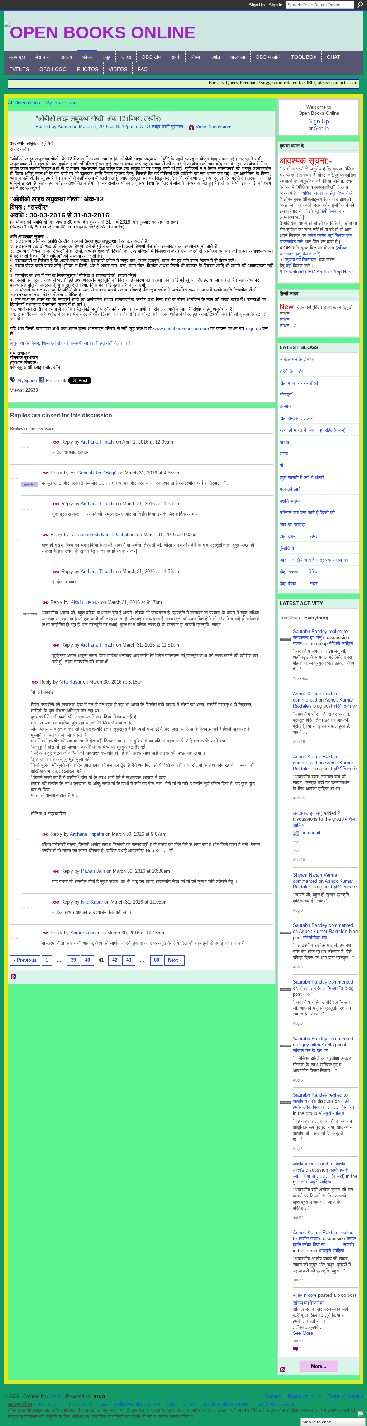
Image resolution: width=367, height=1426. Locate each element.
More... (319, 1366)
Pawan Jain (93, 871)
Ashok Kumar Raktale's (323, 931)
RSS (14, 977)
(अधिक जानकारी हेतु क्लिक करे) (314, 251)
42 (114, 960)
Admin (64, 126)
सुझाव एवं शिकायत (300, 259)
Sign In (275, 5)
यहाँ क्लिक (329, 211)
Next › (174, 960)
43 (128, 960)
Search (360, 4)
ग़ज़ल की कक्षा (50, 1404)
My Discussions (62, 102)
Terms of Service (345, 1396)
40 (87, 960)
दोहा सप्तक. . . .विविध (299, 571)
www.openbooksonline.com (181, 328)
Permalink (56, 442)
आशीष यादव (303, 1164)
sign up (253, 328)
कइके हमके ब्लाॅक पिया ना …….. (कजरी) (323, 1104)
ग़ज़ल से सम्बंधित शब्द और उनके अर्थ (129, 1404)
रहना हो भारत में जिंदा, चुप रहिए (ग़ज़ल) (312, 430)
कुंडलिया (287, 548)
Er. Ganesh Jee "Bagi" (93, 472)
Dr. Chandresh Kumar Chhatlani (102, 534)
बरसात (285, 406)
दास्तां (284, 442)
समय (284, 453)
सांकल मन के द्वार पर (297, 359)
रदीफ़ (171, 1404)
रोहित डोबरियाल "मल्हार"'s (321, 988)
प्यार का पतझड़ (292, 524)
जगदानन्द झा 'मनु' (307, 813)
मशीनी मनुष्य (290, 501)
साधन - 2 (288, 325)
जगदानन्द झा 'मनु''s (309, 637)
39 (73, 960)
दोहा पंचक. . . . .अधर (299, 583)
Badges (273, 1396)
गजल (297, 643)
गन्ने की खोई (290, 489)
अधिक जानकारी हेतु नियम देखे (327, 193)
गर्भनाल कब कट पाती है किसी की (307, 512)
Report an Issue (304, 1396)
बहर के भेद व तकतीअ (276, 1404)
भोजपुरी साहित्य (331, 1113)
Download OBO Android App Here (318, 272)
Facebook (56, 380)
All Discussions (24, 102)
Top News (290, 617)
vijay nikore (304, 1295)
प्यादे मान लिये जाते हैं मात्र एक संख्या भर (314, 560)
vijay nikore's (312, 1044)
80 (156, 960)
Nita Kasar (70, 682)
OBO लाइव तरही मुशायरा (161, 126)
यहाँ (288, 265)
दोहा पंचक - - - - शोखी (299, 383)
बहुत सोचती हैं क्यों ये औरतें (302, 477)
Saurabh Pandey (310, 631)
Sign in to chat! (317, 1422)
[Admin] (19, 134)
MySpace (27, 380)
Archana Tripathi (98, 442)
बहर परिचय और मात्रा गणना (227, 1404)
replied (335, 631)
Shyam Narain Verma (315, 875)
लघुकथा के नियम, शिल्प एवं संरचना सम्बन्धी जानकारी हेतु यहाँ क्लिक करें (70, 343)
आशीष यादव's (304, 1101)
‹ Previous (25, 960)
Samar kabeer (84, 932)
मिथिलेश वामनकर (85, 602)
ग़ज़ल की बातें (80, 1404)
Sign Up (257, 5)
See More (303, 1333)
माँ (281, 465)
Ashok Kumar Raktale (315, 693)
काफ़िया (189, 1404)
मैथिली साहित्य (341, 643)
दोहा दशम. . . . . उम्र (299, 536)
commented (305, 700)
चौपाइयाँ (286, 394)
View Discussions (214, 127)
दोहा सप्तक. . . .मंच (297, 418)
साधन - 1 (288, 319)
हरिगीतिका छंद (292, 371)
